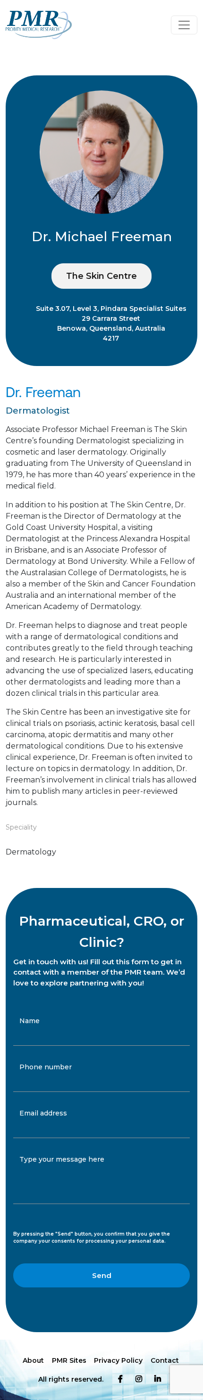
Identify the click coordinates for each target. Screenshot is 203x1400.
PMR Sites (69, 1360)
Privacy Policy (118, 1360)
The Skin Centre (101, 276)
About (33, 1360)
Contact (165, 1360)
